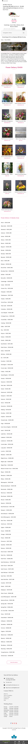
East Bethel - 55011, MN (7, 344)
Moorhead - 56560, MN (6, 496)
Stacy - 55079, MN (5, 614)
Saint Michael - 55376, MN (7, 572)
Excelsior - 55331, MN (6, 361)
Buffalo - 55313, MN (5, 274)
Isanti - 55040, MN (5, 430)
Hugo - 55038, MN (5, 423)
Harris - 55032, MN (5, 402)
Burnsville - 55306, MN (6, 278)
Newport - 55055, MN (6, 510)
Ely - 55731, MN (4, 357)
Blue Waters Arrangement (7, 121)
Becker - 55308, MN (6, 250)
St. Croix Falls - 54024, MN (7, 610)
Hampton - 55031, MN (6, 395)
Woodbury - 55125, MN (6, 645)
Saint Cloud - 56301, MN (7, 565)
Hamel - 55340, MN (5, 389)
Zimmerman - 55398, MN (7, 655)
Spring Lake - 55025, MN (7, 603)
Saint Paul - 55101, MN (6, 576)
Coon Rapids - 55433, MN (7, 312)
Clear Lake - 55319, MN (6, 305)
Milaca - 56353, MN (5, 479)
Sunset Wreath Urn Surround (21, 103)
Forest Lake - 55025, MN (7, 368)
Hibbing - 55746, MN (6, 409)
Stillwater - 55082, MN (6, 621)
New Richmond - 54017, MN (7, 506)
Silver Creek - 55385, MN (7, 593)
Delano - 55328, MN (6, 337)
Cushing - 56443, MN (6, 323)
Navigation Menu (7, 32)
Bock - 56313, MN (5, 260)
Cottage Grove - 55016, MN (7, 316)
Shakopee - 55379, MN (6, 590)
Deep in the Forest (21, 85)
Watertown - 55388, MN (7, 635)
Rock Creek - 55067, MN (7, 551)
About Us (6, 693)
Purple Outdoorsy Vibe (21, 121)
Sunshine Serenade (21, 156)
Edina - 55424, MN (5, 350)
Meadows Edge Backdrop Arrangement (7, 85)
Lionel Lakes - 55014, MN (7, 444)
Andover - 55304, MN (6, 233)
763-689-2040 (9, 682)
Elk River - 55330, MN (6, 354)
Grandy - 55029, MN (6, 378)
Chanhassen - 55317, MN (7, 295)
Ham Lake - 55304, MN (6, 385)
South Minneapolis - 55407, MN (8, 596)
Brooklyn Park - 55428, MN (7, 271)
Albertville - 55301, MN (6, 226)
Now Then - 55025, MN (6, 520)
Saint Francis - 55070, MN (7, 569)
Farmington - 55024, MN (7, 364)
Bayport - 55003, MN (6, 246)
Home (2, 39)
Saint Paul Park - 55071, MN (7, 579)
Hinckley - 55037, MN (6, 413)
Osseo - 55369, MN (5, 531)
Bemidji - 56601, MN (6, 253)
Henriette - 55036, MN (6, 406)
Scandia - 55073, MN (6, 583)
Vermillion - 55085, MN (6, 624)
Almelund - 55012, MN (6, 229)
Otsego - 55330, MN (6, 534)
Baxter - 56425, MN (5, 243)
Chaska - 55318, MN (5, 298)
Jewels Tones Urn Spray (7, 103)
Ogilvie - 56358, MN (6, 527)
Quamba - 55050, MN (6, 544)
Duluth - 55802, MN (5, 340)
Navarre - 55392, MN (6, 503)
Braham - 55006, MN (6, 264)
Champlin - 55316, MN (6, 292)
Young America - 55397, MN (7, 652)
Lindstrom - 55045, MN (6, 441)
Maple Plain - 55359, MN (7, 465)
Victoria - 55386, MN (6, 628)
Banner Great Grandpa (21, 138)
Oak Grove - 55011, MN (6, 524)
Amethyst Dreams (7, 192)
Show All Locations (14, 662)
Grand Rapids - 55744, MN (7, 375)
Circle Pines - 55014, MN (7, 302)
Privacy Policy (7, 697)
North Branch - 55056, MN (7, 513)
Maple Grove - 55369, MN (7, 458)
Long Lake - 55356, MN (6, 447)
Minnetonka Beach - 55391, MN (8, 486)
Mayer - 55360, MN (5, 472)
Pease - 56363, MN (5, 538)
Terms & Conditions (8, 695)
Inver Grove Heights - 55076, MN (9, 427)
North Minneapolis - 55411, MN (8, 517)
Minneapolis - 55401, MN (7, 482)
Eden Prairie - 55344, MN (7, 347)
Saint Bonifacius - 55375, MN (8, 562)
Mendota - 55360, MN (6, 475)
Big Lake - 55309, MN (6, 257)
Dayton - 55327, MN (6, 333)
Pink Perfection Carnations (7, 138)
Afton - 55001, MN (5, 222)
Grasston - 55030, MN (6, 382)
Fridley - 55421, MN (5, 371)
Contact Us (6, 698)
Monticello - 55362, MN (6, 489)
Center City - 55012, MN (7, 288)
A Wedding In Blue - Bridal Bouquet (7, 174)
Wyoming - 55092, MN (6, 648)
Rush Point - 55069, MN (7, 558)
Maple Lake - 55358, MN (7, 461)
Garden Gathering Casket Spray (7, 209)
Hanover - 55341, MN (6, 399)
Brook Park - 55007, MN (7, 267)
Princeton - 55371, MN (6, 541)
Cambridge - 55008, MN (7, 281)
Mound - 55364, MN (6, 499)
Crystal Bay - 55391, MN (7, 319)
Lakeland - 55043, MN (6, 437)
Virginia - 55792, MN (6, 631)
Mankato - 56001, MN (6, 454)
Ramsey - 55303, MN (6, 548)
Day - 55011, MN (5, 330)
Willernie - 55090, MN (6, 641)
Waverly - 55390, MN (6, 638)
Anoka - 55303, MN (5, 236)
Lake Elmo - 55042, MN (6, 434)
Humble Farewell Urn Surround (21, 192)
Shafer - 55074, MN (5, 586)
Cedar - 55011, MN (5, 285)
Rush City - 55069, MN (6, 555)
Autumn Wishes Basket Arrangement (7, 156)
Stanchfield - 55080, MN (7, 617)
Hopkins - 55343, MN (6, 416)
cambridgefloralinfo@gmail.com (13, 8)
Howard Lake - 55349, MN (7, 420)
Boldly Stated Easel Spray (20, 174)
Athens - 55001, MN (6, 240)
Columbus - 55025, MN (6, 309)
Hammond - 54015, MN (6, 392)
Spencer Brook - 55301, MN (7, 600)
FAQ (5, 700)
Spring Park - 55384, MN (7, 607)
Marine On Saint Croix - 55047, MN (9, 468)
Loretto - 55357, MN (6, 451)
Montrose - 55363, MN (6, 492)
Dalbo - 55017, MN (5, 326)
